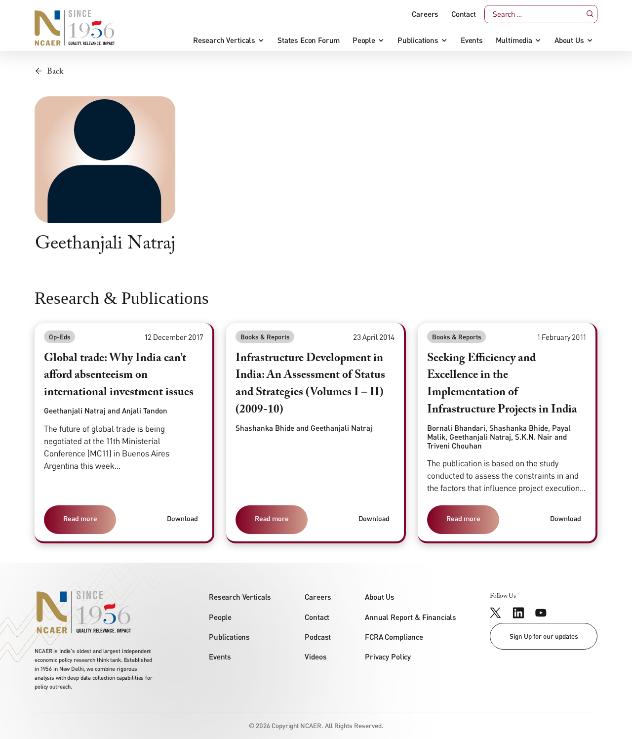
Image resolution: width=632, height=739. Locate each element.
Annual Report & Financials (410, 617)
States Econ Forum (308, 40)
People (364, 40)
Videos (315, 656)
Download (182, 518)
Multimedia (514, 40)
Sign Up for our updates (544, 636)
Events (472, 40)
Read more (80, 518)
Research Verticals (224, 40)
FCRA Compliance (394, 636)
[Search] (589, 13)
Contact (463, 14)
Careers (425, 14)
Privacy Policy (388, 656)
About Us (569, 40)
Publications (417, 40)
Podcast (318, 636)
